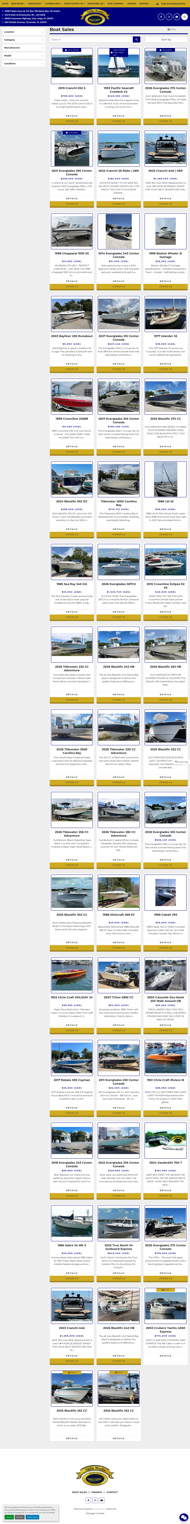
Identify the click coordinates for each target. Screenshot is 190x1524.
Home (5, 4)
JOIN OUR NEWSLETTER (173, 4)
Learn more (32, 1517)
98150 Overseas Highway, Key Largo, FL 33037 (29, 18)
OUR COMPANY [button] (115, 4)
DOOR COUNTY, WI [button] (73, 4)
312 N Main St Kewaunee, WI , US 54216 (25, 15)
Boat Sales (79, 1492)
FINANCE (131, 4)
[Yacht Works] (95, 1475)
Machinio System (83, 1509)
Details (72, 116)
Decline (19, 1517)
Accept (9, 1517)
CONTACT (144, 4)
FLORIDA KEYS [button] (52, 4)
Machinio (111, 1509)
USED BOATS (34, 4)
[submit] (136, 39)
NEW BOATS (17, 4)
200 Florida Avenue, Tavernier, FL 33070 (26, 22)
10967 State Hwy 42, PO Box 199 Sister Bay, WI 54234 (32, 11)
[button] (18, 3)
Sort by (166, 39)
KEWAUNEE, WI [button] (95, 4)
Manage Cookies (95, 1513)
